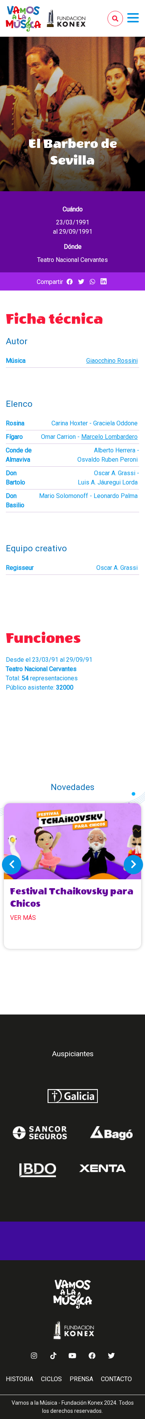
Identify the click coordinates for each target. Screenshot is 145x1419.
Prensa (81, 1379)
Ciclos (51, 1379)
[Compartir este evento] (70, 281)
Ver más (23, 917)
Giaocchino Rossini (112, 360)
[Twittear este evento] (81, 281)
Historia (19, 1379)
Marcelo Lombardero (109, 436)
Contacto (116, 1379)
